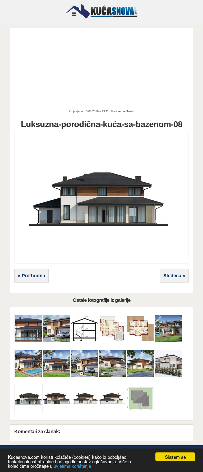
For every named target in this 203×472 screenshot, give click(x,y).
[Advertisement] (101, 65)
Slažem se (175, 457)
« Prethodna (31, 275)
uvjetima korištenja (72, 465)
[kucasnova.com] (102, 20)
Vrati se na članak (122, 111)
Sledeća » (174, 275)
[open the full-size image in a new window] (101, 262)
